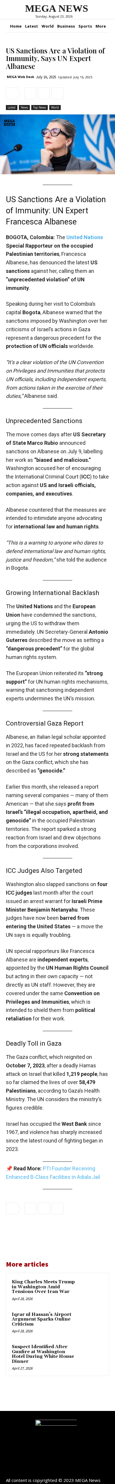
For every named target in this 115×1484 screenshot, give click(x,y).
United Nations (84, 237)
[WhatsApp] (57, 93)
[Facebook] (30, 93)
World (55, 107)
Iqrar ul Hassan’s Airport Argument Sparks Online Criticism (41, 1319)
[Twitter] (44, 93)
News (24, 107)
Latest (12, 107)
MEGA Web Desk (20, 77)
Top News (39, 107)
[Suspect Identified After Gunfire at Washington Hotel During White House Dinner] (91, 1355)
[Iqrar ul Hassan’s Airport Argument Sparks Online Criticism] (91, 1323)
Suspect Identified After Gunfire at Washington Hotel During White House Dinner (43, 1354)
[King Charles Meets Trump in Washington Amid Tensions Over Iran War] (91, 1290)
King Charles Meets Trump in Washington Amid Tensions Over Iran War (43, 1286)
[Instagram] (57, 1470)
